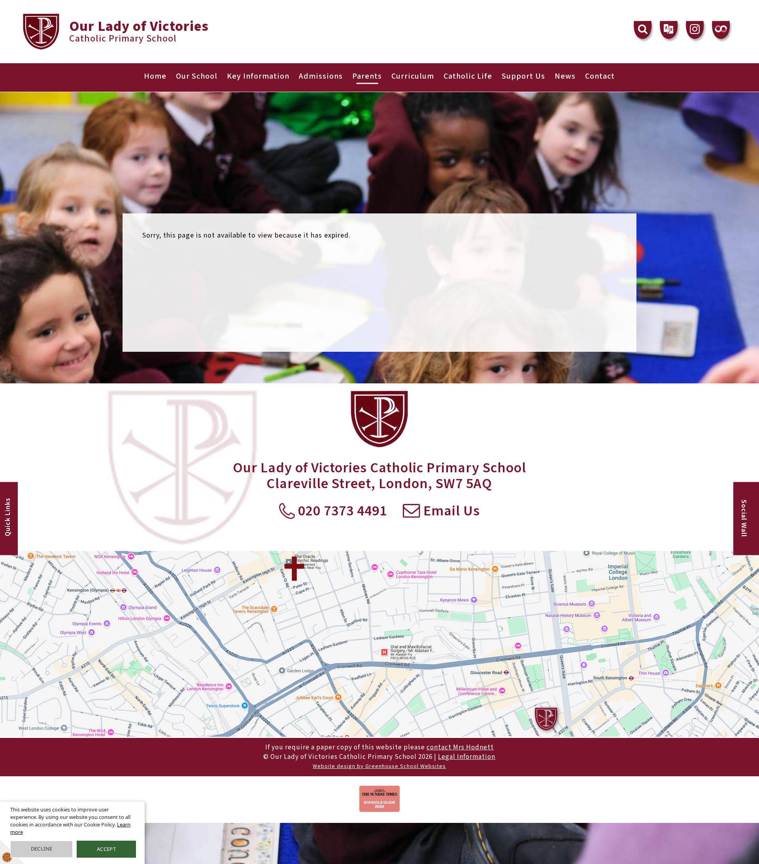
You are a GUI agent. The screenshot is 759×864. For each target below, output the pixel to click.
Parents (367, 76)
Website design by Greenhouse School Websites (379, 766)
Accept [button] (106, 849)
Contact (600, 76)
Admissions (321, 76)
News (565, 76)
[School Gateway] (721, 30)
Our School (196, 76)
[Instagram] (695, 30)
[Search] (643, 30)
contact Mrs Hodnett (460, 747)
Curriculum (412, 76)
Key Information (258, 76)
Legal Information (466, 757)
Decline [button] (42, 848)
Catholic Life (468, 76)
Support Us (523, 76)
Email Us (450, 511)
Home (155, 76)
